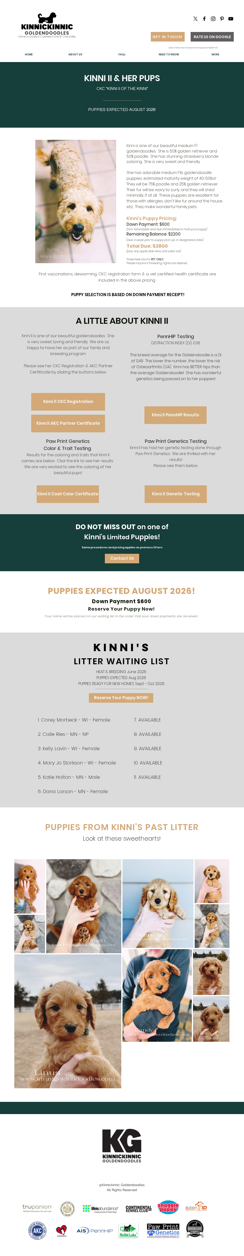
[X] (195, 19)
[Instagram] (213, 19)
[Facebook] (204, 19)
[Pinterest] (222, 19)
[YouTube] (231, 19)
